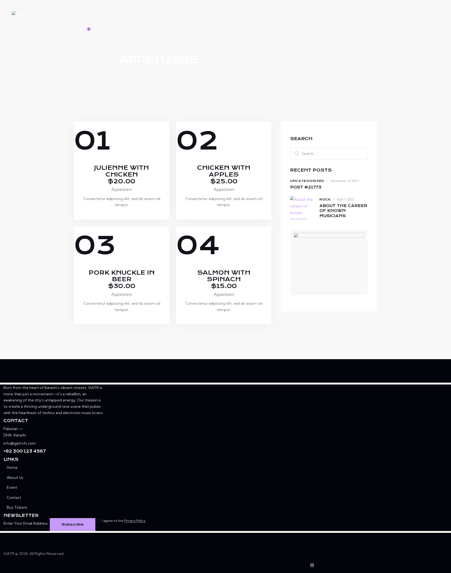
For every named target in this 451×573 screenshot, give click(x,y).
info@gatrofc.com (20, 443)
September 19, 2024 (344, 181)
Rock (325, 199)
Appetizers (121, 189)
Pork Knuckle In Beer (122, 279)
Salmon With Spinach (223, 279)
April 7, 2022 (345, 199)
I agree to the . (124, 521)
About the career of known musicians (343, 211)
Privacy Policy (134, 521)
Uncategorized (307, 181)
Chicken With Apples (223, 174)
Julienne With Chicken (121, 174)
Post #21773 (305, 187)
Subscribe (73, 524)
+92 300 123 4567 (25, 451)
